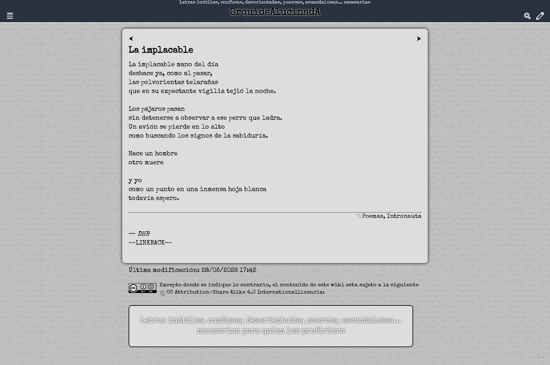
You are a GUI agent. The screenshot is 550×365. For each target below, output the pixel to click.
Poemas (372, 217)
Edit (540, 16)
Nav (10, 16)
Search (527, 16)
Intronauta (404, 217)
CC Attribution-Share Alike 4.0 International (232, 292)
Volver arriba (539, 354)
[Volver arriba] (539, 354)
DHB (143, 234)
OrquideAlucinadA (275, 13)
